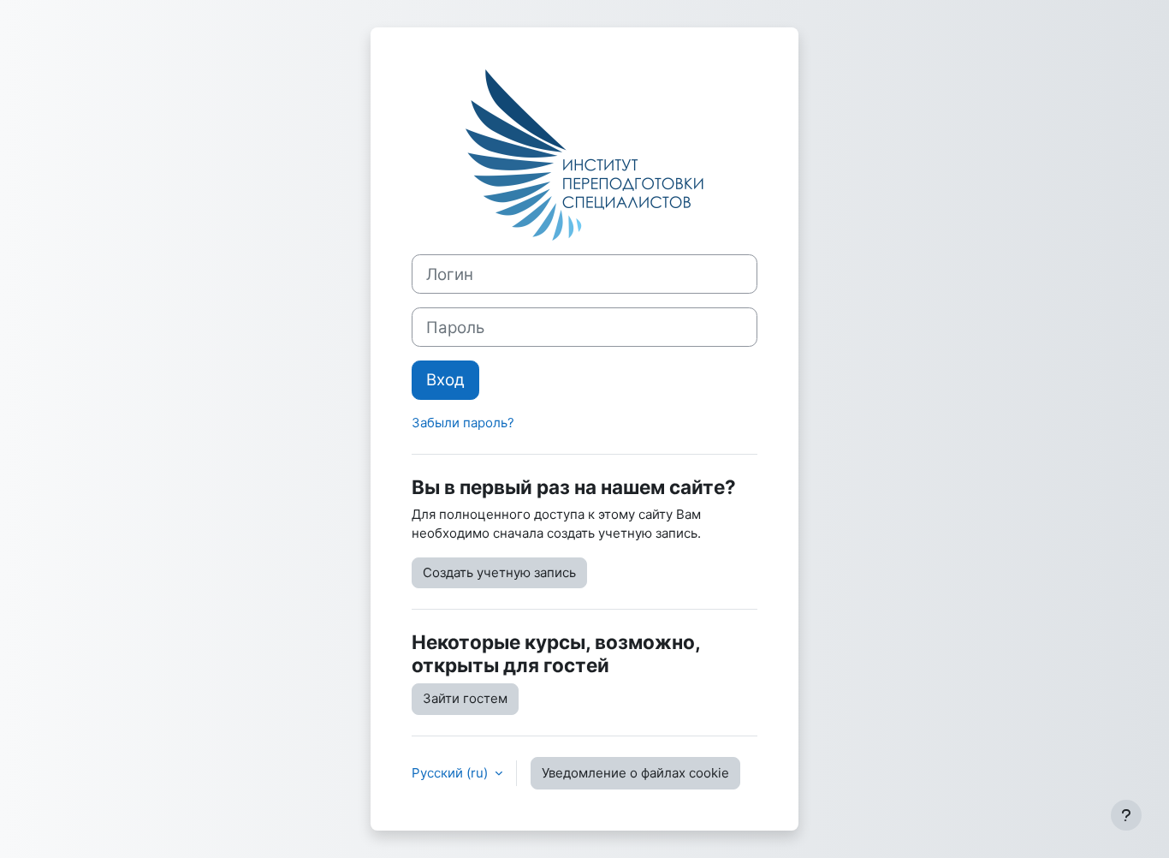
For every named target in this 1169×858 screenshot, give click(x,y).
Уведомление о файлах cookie (635, 773)
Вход (445, 380)
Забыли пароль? (463, 422)
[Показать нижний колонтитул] (1126, 815)
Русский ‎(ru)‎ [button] (451, 773)
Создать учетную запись (499, 572)
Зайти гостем (465, 698)
